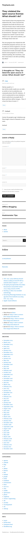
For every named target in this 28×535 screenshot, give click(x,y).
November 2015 (8, 380)
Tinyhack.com (8, 5)
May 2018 (6, 368)
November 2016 (8, 378)
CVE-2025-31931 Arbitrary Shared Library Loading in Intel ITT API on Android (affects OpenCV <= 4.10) (13, 280)
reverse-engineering (9, 498)
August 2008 (7, 428)
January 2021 (7, 358)
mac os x (6, 486)
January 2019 (7, 362)
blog (5, 464)
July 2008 (6, 430)
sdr (4, 500)
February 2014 (8, 386)
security (6, 502)
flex (5, 472)
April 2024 (6, 348)
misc (5, 488)
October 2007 (7, 440)
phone (5, 494)
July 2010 (6, 398)
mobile (6, 490)
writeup (6, 508)
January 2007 (7, 446)
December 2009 (8, 404)
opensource (21, 62)
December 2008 (8, 422)
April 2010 (6, 400)
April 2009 (7, 414)
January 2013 (7, 390)
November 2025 (8, 340)
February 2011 (7, 396)
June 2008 (6, 432)
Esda (6, 81)
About (5, 229)
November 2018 (8, 364)
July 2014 (6, 382)
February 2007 (8, 444)
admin (6, 62)
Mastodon (5, 267)
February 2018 (8, 370)
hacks (5, 478)
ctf (4, 466)
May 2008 (6, 434)
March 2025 (7, 342)
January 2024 (7, 350)
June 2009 (6, 410)
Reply (4, 105)
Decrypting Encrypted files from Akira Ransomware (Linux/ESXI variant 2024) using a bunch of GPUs (14, 286)
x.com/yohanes (6, 258)
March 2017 (7, 376)
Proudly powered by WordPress (17, 532)
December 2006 (8, 448)
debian (5, 468)
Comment (5, 146)
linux (5, 484)
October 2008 (7, 424)
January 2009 (7, 420)
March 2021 (7, 356)
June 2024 (6, 346)
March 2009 (7, 416)
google (5, 476)
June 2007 (6, 442)
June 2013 (6, 388)
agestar (6, 460)
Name (4, 168)
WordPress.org (8, 526)
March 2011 (7, 394)
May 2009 (6, 412)
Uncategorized (8, 504)
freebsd (6, 474)
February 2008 (8, 438)
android (6, 462)
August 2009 (7, 408)
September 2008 (8, 426)
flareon (6, 470)
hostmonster (7, 482)
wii (4, 506)
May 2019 (6, 360)
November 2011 (8, 392)
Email (4, 175)
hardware (6, 480)
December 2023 (8, 352)
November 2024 (8, 344)
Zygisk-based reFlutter (10, 300)
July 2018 (6, 366)
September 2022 (8, 354)
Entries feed (7, 522)
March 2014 (7, 384)
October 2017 (7, 372)
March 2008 (7, 436)
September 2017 (8, 374)
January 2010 (7, 402)
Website (4, 182)
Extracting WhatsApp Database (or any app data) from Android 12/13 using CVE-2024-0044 (15, 296)
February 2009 (8, 418)
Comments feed (8, 524)
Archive (6, 231)
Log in (5, 520)
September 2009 (8, 406)
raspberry (6, 496)
